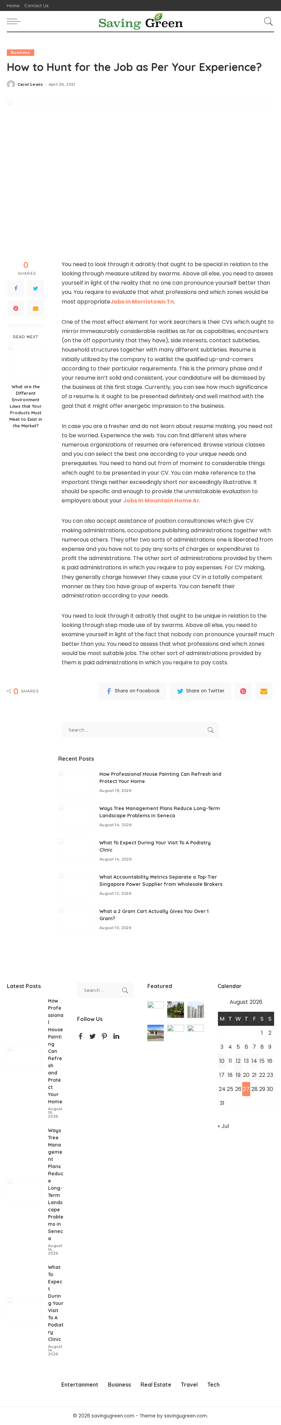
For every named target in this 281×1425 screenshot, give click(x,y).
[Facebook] (16, 288)
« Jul (223, 1126)
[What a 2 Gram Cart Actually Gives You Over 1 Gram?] (75, 920)
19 (238, 1075)
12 (238, 1061)
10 (221, 1061)
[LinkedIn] (116, 1036)
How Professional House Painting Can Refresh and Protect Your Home (55, 1051)
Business (20, 52)
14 (254, 1061)
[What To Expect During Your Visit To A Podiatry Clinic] (75, 851)
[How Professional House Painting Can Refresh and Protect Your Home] (75, 782)
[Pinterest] (16, 308)
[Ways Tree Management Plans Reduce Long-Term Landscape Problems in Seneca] (75, 817)
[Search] (267, 21)
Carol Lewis (30, 84)
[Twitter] (35, 288)
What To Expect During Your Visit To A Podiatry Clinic (55, 1303)
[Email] (35, 308)
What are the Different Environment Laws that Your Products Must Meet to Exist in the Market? (25, 406)
